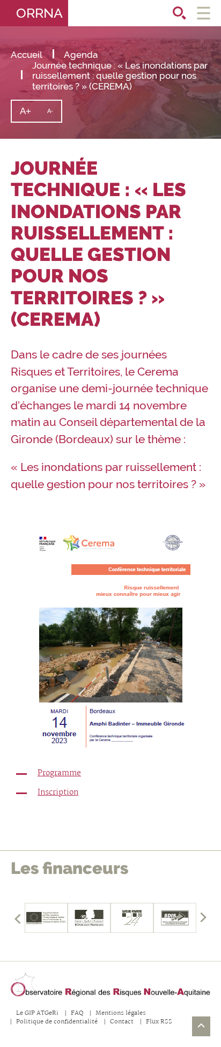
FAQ (77, 1013)
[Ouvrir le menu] (203, 13)
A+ (29, 114)
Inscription (58, 792)
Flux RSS (159, 1022)
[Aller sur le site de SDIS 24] (131, 918)
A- (54, 115)
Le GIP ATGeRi (37, 1013)
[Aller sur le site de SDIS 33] (174, 918)
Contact (122, 1022)
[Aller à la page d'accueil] (110, 985)
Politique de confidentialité (57, 1022)
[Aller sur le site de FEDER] (46, 918)
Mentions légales (120, 1013)
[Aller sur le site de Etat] (89, 918)
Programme (59, 773)
